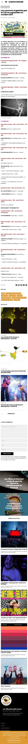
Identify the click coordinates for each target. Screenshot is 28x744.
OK (9, 740)
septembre (16, 299)
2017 (3, 293)
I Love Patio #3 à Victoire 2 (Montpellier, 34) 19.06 (10, 337)
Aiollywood (11, 413)
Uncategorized (5, 6)
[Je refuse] (26, 737)
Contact (3, 723)
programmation (6, 297)
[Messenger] (19, 285)
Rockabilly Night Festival (19, 297)
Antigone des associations (13, 293)
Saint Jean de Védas (7, 299)
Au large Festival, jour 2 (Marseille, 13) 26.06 (14, 549)
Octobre (19, 295)
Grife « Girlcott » (6, 686)
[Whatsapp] (24, 285)
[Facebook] (16, 285)
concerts (4, 295)
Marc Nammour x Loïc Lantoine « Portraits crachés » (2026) (13, 652)
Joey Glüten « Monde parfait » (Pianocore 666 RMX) (13, 583)
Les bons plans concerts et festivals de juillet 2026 (13, 371)
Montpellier (12, 295)
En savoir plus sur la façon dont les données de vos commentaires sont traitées (13, 459)
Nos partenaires (5, 728)
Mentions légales (5, 730)
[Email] (26, 285)
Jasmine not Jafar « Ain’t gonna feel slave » (14, 617)
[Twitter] (21, 285)
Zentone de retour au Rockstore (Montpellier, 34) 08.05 (12, 405)
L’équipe (3, 725)
